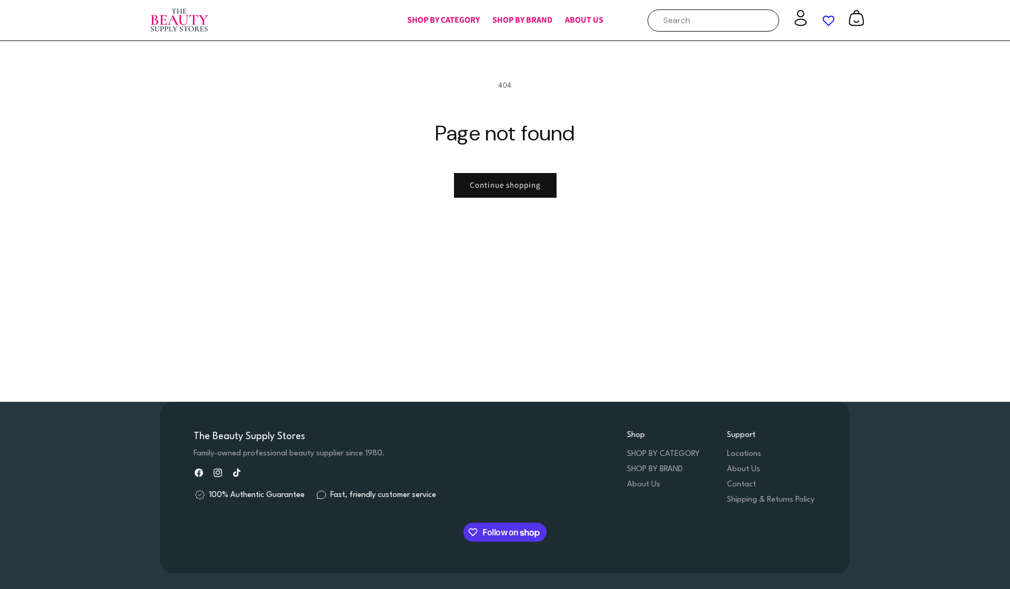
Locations (744, 454)
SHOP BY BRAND (655, 469)
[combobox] (713, 20)
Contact (741, 485)
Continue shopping (505, 185)
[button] (443, 20)
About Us (643, 485)
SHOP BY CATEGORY (663, 454)
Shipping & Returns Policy (770, 500)
